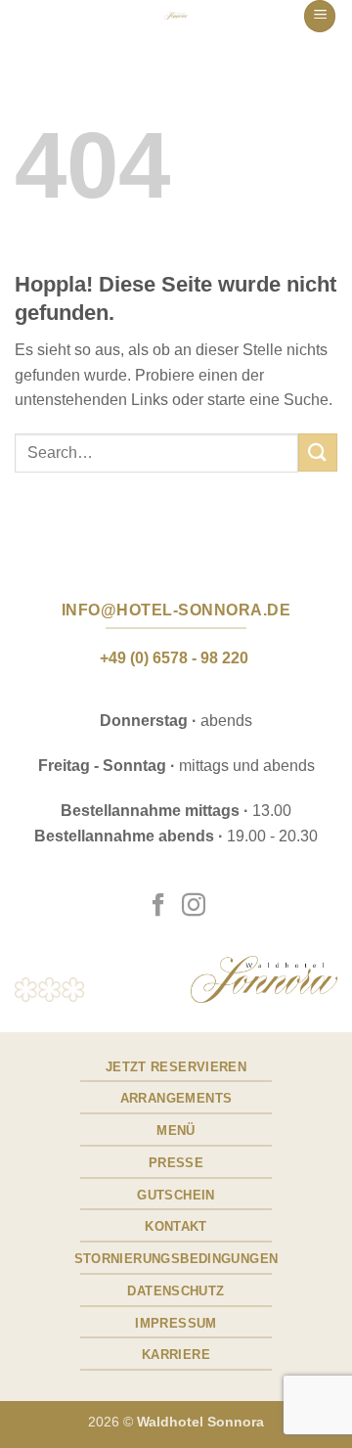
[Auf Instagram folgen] (193, 906)
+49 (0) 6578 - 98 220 (174, 658)
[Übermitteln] (317, 452)
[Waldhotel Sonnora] (176, 15)
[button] (319, 16)
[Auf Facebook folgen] (158, 906)
